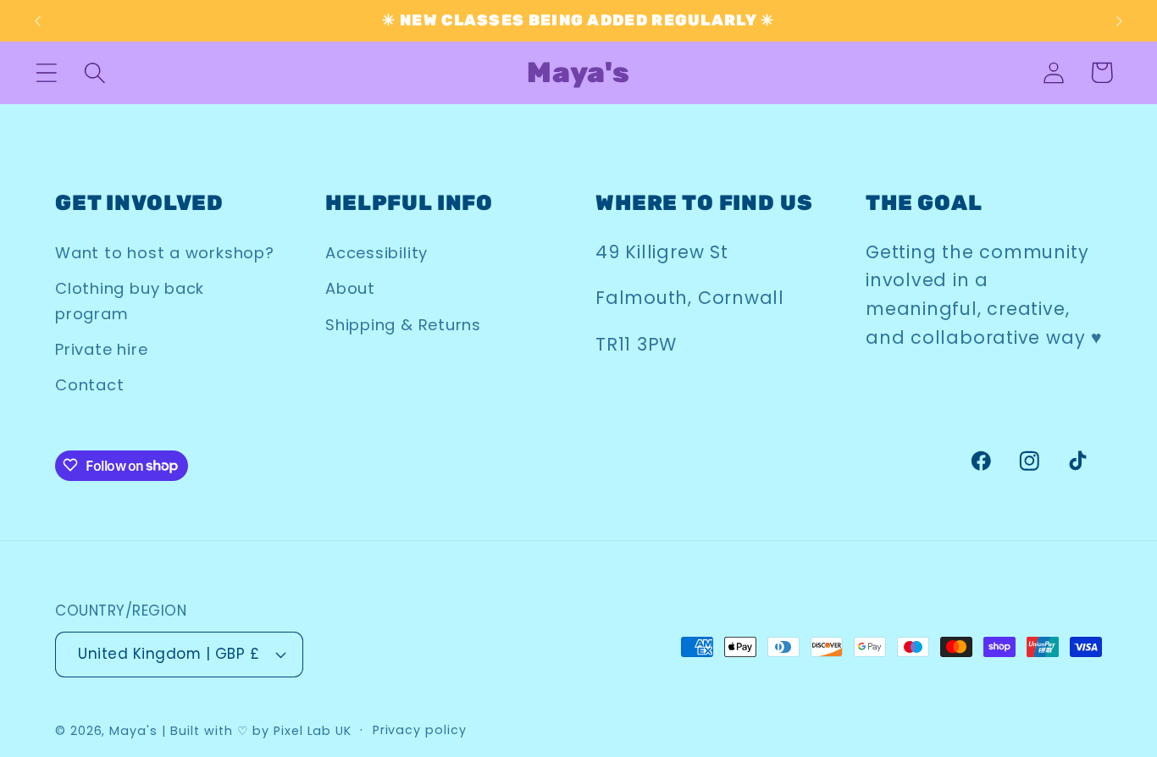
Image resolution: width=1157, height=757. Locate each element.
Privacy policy (420, 729)
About (350, 288)
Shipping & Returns (403, 324)
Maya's (133, 729)
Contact (89, 385)
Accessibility (376, 252)
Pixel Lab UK (313, 729)
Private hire (101, 349)
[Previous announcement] (37, 20)
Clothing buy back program (129, 300)
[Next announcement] (1119, 20)
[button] (46, 72)
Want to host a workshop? (164, 252)
